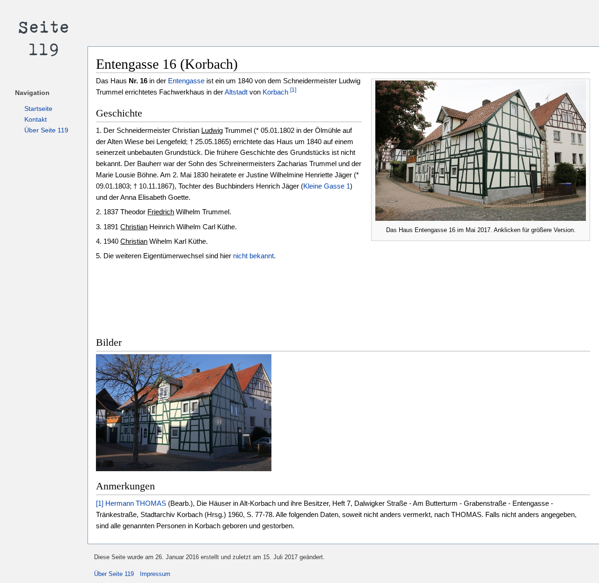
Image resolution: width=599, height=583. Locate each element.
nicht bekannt (253, 256)
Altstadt (236, 92)
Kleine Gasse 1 (326, 186)
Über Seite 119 (46, 130)
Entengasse (186, 81)
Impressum (155, 573)
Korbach (275, 92)
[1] (293, 90)
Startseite (38, 108)
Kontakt (35, 119)
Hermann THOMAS (135, 503)
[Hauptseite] (44, 37)
